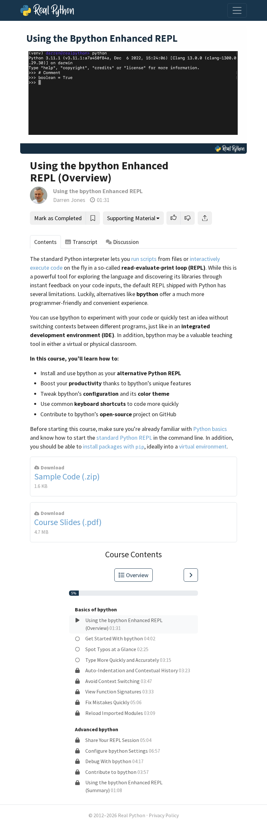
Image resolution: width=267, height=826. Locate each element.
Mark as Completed (58, 218)
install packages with (113, 446)
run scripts (144, 259)
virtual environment (203, 446)
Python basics (210, 429)
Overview (137, 575)
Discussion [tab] (126, 242)
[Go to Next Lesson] (191, 575)
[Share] (205, 218)
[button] (173, 218)
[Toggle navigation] (237, 10)
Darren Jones (69, 200)
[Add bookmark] (93, 218)
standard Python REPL (124, 437)
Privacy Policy (164, 815)
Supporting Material (131, 218)
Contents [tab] (45, 242)
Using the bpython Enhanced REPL (98, 191)
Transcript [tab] (85, 242)
